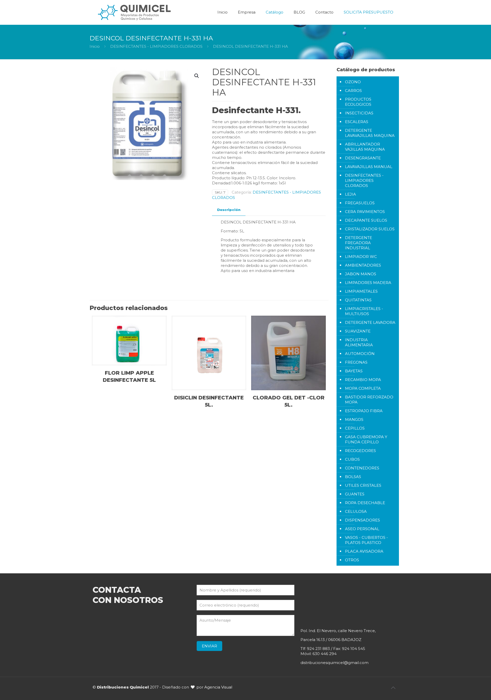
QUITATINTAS (358, 300)
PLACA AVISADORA (364, 551)
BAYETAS (354, 371)
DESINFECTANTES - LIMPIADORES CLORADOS (156, 46)
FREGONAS (356, 362)
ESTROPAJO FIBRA (364, 410)
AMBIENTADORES (363, 265)
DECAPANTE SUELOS (366, 220)
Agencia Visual (218, 687)
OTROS (352, 559)
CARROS (353, 90)
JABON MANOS (360, 273)
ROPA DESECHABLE (365, 502)
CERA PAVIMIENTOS (365, 211)
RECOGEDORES (360, 450)
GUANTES (354, 494)
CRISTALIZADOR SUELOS (370, 229)
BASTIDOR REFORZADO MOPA (369, 400)
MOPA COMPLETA (363, 388)
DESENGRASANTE (363, 158)
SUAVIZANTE (358, 331)
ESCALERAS (356, 121)
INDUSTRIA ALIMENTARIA (359, 342)
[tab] (229, 210)
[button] (197, 76)
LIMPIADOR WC (361, 256)
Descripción (228, 210)
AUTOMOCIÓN (360, 353)
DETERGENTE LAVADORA (370, 322)
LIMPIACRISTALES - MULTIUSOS (364, 311)
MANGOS (354, 419)
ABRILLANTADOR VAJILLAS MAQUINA (365, 147)
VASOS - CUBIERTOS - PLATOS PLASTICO (366, 540)
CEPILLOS (355, 428)
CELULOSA (356, 511)
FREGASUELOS (360, 202)
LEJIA (350, 194)
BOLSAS (353, 476)
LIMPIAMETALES (361, 291)
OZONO (353, 81)
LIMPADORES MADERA (368, 282)
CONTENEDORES (362, 468)
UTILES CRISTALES (363, 485)
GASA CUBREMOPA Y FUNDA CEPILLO (366, 439)
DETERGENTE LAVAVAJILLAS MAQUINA (370, 133)
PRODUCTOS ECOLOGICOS (358, 102)
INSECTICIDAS (359, 113)
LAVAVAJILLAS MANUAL (368, 166)
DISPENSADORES (362, 520)
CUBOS (352, 459)
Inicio (95, 46)
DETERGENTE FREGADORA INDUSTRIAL (358, 242)
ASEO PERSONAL (362, 528)
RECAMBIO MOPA (363, 379)
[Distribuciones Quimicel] (134, 12)
